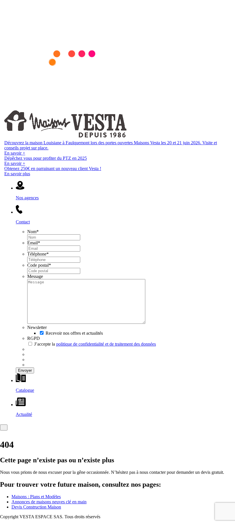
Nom (33, 231)
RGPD (33, 338)
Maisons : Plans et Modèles (36, 496)
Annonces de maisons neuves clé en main (49, 501)
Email (33, 242)
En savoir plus (17, 173)
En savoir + (14, 153)
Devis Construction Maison (36, 506)
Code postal (39, 265)
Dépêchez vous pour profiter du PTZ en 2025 (45, 158)
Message (35, 276)
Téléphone (38, 254)
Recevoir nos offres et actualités (74, 333)
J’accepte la (95, 344)
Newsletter (37, 327)
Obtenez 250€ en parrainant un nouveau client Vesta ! (52, 168)
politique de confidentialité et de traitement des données (106, 344)
